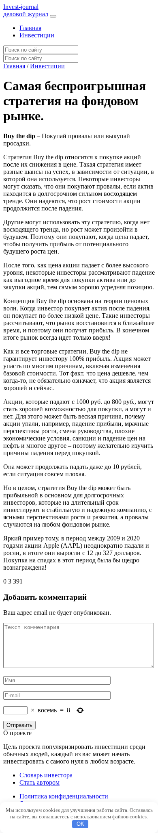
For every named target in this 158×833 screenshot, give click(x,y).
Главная (30, 27)
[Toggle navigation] (53, 16)
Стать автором (39, 782)
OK (80, 824)
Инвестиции (36, 35)
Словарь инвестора (46, 775)
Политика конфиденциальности (63, 796)
